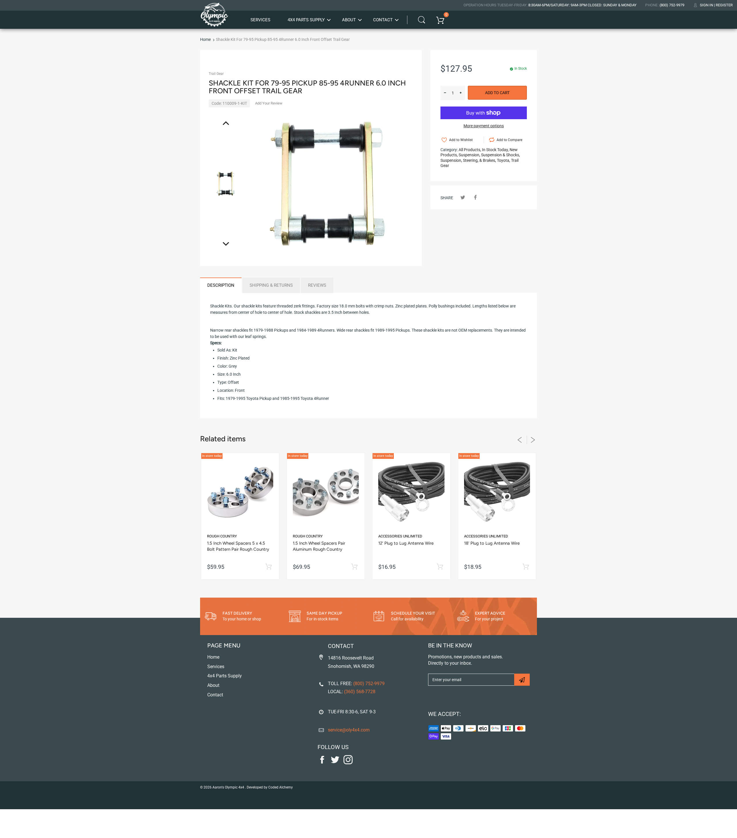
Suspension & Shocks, (500, 155)
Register (724, 5)
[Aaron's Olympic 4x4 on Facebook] (322, 763)
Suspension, (469, 155)
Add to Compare (509, 140)
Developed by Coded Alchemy (270, 787)
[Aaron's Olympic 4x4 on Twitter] (335, 763)
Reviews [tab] (317, 285)
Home (205, 39)
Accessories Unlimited (400, 536)
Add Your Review (268, 103)
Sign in (706, 5)
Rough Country (222, 536)
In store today (212, 456)
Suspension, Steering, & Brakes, (468, 160)
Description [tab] (220, 285)
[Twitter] (462, 197)
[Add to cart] (268, 567)
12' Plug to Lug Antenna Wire (406, 543)
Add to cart (497, 92)
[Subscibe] (522, 680)
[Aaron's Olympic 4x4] (214, 13)
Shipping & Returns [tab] (271, 285)
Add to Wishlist (461, 140)
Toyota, (503, 160)
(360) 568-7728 (359, 691)
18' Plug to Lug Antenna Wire (492, 543)
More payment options (484, 125)
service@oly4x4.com (349, 730)
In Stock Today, (495, 149)
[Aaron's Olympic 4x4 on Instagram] (348, 763)
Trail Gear (216, 74)
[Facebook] (475, 197)
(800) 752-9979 (672, 5)
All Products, (470, 149)
